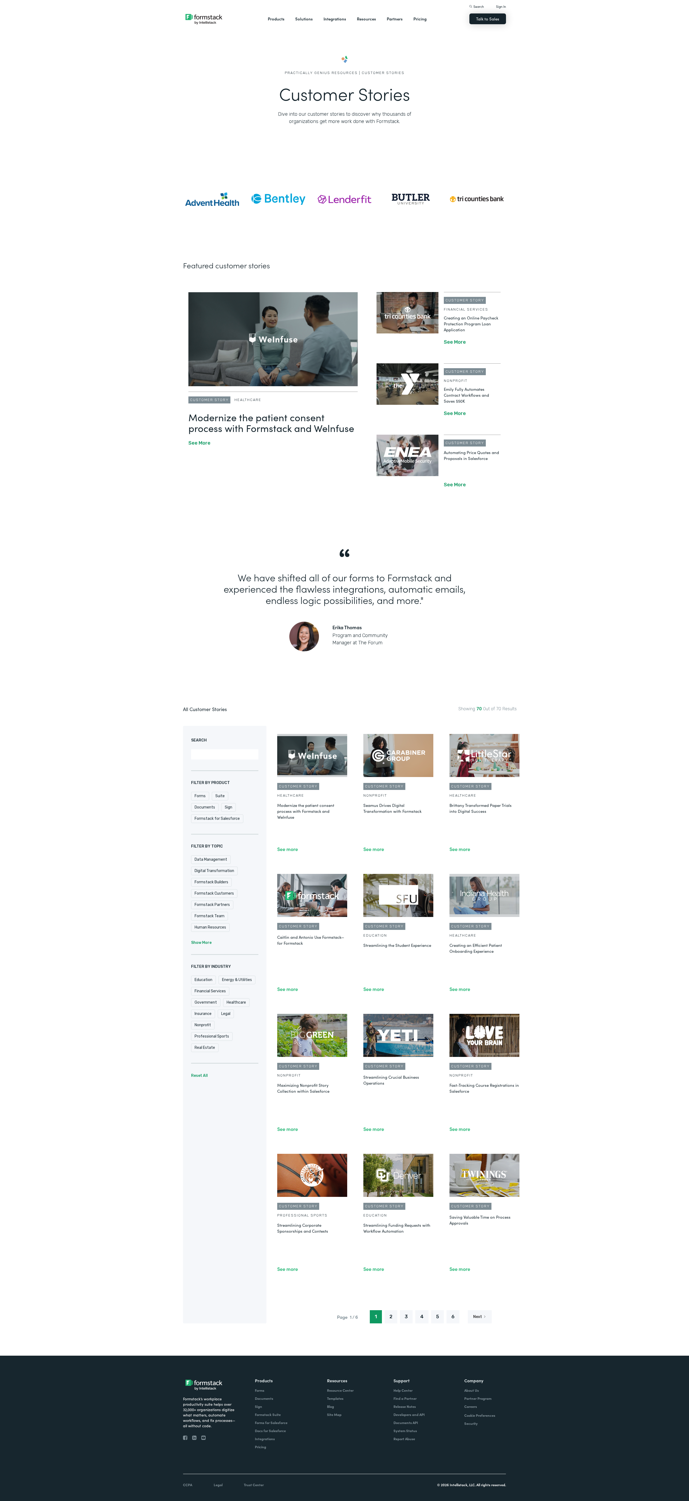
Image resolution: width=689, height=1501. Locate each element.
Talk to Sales (487, 19)
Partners (395, 19)
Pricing (420, 19)
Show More (201, 942)
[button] (276, 19)
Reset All (199, 1075)
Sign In (501, 6)
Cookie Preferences (479, 1415)
